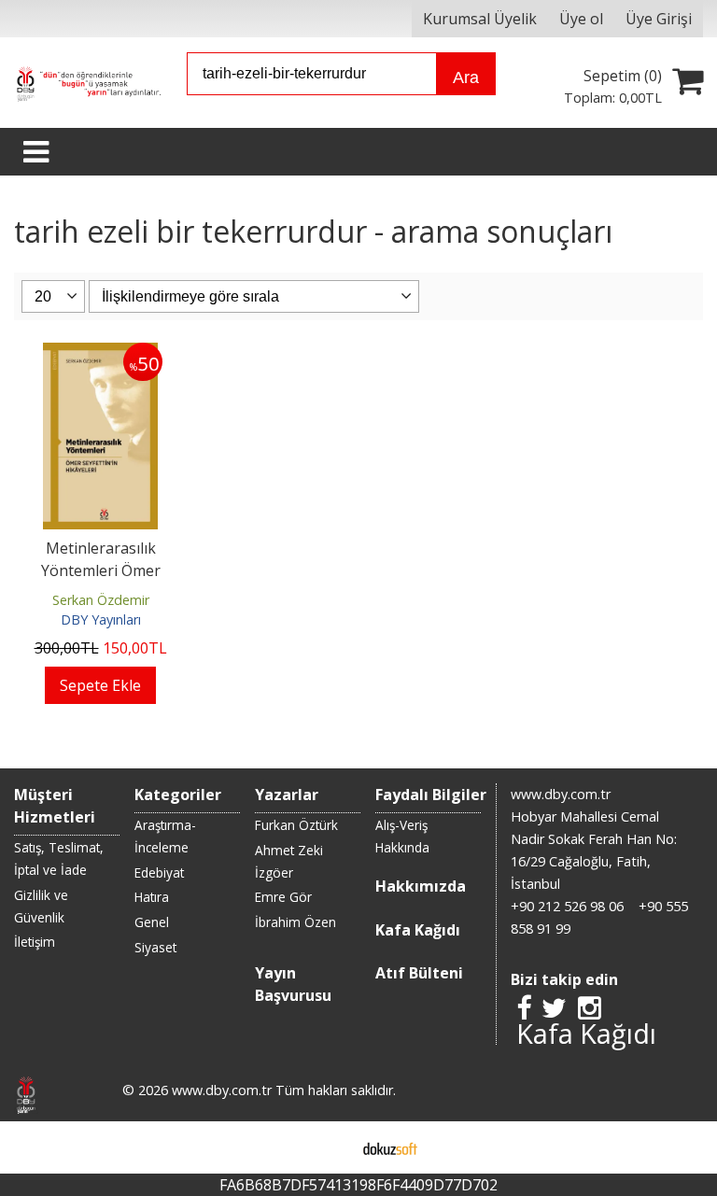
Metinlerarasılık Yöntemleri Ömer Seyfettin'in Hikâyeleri (100, 570)
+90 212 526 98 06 (567, 906)
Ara (466, 77)
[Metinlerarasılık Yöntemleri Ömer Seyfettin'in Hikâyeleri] (100, 354)
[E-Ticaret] (390, 1147)
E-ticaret (329, 1147)
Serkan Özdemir (100, 600)
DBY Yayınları (101, 619)
